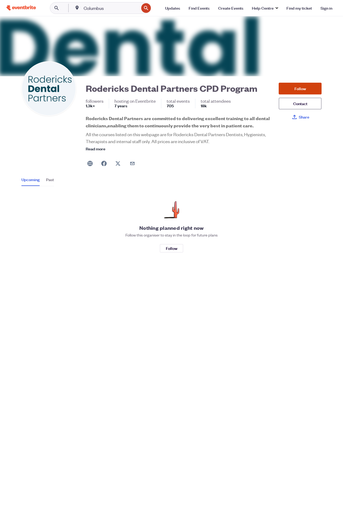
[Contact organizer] (132, 163)
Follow (300, 88)
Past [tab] (50, 179)
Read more (95, 148)
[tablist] (37, 181)
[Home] (21, 8)
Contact (300, 103)
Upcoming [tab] (30, 179)
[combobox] (110, 8)
